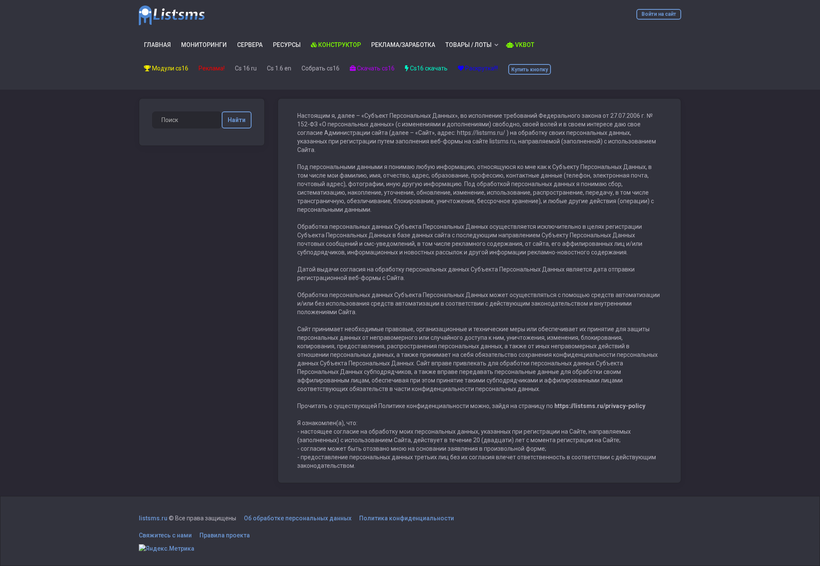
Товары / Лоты (468, 44)
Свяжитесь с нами (165, 535)
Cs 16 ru (246, 68)
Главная (157, 44)
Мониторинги (204, 44)
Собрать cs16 (321, 68)
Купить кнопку (529, 70)
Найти (237, 120)
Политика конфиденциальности (406, 518)
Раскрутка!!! (481, 68)
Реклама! (212, 68)
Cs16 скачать (428, 68)
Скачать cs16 (375, 68)
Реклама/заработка (403, 44)
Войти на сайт (658, 14)
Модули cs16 (169, 68)
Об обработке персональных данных (297, 518)
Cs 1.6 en (279, 68)
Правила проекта (224, 535)
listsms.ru (153, 518)
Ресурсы (287, 44)
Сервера (250, 44)
